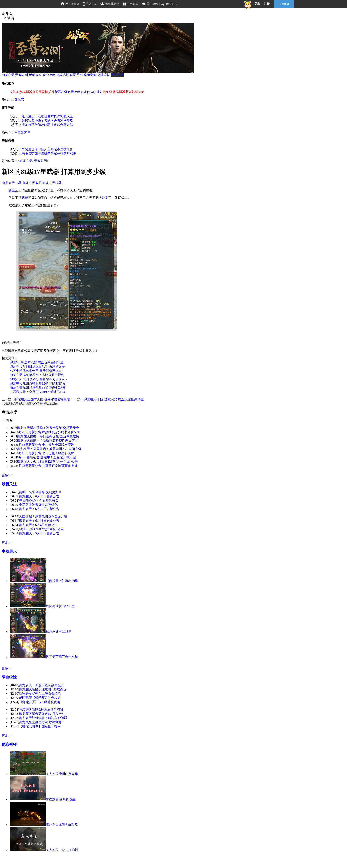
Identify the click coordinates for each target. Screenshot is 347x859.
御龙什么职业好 (91, 92)
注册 (267, 3)
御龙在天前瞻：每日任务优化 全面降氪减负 (48, 436)
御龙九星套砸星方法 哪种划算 (40, 722)
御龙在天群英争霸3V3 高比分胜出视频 (37, 375)
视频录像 (90, 75)
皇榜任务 (66, 149)
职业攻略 (49, 75)
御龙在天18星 (11, 183)
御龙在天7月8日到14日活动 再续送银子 (37, 366)
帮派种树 (57, 153)
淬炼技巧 (28, 124)
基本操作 (53, 116)
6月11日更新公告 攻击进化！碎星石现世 (45, 453)
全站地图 (284, 4)
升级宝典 (28, 120)
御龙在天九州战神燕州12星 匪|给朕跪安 (38, 383)
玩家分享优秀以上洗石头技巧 (40, 693)
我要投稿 (117, 75)
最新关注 (9, 484)
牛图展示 (9, 551)
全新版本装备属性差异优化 (38, 504)
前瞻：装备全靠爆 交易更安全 (40, 492)
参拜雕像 (69, 153)
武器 (24, 197)
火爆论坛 (103, 75)
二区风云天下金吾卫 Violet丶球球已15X (37, 392)
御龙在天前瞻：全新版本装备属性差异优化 (47, 440)
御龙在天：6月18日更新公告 (39, 509)
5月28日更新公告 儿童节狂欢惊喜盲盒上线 (47, 465)
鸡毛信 (26, 153)
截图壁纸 (76, 75)
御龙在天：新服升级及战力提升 (41, 685)
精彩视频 (9, 744)
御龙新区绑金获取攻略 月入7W (41, 713)
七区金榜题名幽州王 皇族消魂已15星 (36, 370)
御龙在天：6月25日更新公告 (39, 496)
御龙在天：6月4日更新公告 (38, 525)
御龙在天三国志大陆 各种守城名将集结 (42, 399)
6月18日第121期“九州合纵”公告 (41, 529)
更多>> (7, 475)
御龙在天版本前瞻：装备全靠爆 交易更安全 (48, 428)
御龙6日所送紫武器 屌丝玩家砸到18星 (36, 362)
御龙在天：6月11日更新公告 (39, 520)
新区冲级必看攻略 (67, 92)
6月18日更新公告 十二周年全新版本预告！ (47, 444)
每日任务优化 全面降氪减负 (38, 500)
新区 (12, 190)
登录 (257, 3)
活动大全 (35, 75)
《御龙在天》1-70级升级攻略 (39, 702)
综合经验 (9, 677)
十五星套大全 (21, 132)
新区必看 (53, 120)
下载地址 (41, 116)
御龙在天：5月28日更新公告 (39, 533)
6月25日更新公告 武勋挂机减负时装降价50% (48, 432)
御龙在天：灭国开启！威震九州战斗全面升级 (49, 449)
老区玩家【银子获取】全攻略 (40, 697)
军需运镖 (28, 149)
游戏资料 (21, 75)
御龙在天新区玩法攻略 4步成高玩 (42, 689)
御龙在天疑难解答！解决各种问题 (43, 718)
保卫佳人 (41, 149)
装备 (105, 197)
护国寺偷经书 (41, 153)
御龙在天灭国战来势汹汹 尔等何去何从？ (39, 379)
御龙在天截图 (32, 183)
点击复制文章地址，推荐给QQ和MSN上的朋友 (30, 403)
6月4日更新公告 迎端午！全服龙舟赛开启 (46, 457)
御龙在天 (8, 75)
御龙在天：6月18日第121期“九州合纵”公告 (47, 461)
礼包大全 (66, 116)
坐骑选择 (62, 75)
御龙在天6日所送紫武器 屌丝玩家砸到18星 (114, 399)
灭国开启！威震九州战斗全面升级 (43, 516)
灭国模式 (17, 99)
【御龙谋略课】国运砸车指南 (40, 726)
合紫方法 (66, 124)
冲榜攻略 (66, 120)
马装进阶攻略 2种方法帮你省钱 (41, 709)
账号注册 (28, 116)
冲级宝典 (41, 120)
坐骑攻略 (41, 124)
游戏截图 (40, 161)
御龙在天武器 (52, 183)
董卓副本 (53, 149)
